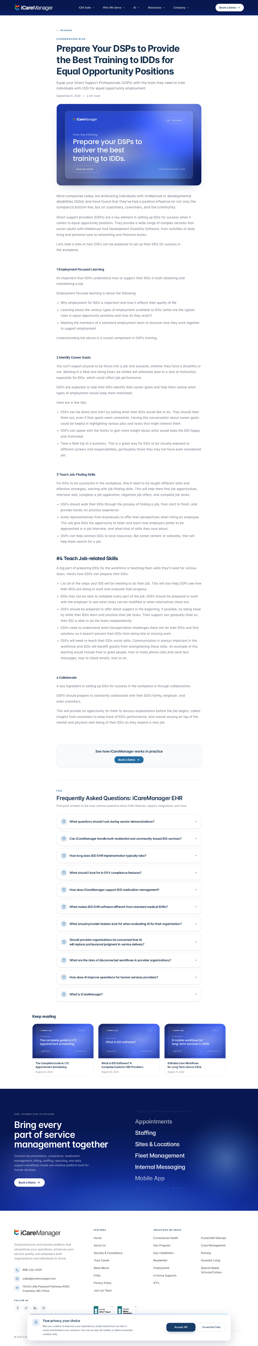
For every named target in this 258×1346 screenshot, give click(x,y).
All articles (66, 30)
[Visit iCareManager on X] (26, 1308)
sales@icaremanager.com (39, 1278)
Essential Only (211, 1327)
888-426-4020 (32, 1270)
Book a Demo (227, 7)
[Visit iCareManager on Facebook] (17, 1308)
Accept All (181, 1327)
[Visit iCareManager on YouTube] (43, 1308)
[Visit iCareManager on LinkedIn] (35, 1308)
